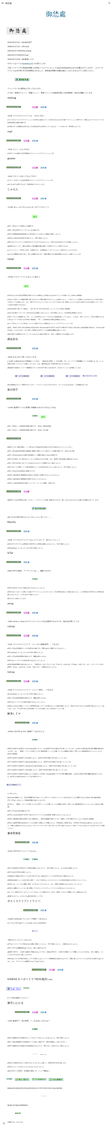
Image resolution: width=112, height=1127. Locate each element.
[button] (2, 3)
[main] (55, 13)
